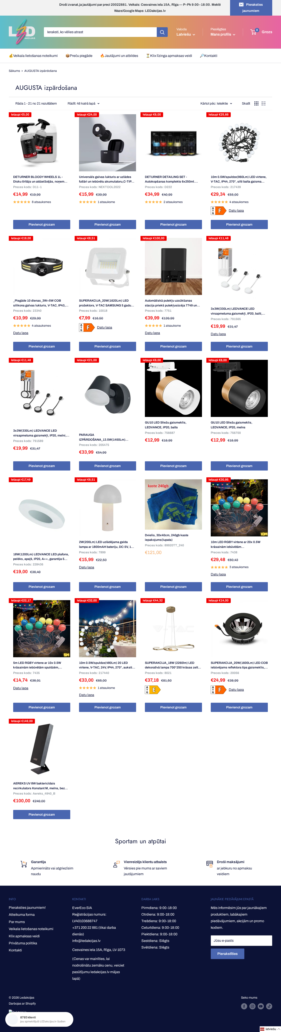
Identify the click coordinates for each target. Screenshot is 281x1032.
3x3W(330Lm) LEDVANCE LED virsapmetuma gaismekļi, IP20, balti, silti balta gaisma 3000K (236, 311)
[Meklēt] (162, 32)
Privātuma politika (23, 943)
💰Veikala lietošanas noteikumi (33, 56)
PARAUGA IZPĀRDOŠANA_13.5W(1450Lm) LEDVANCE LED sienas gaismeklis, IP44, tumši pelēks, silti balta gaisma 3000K (105, 437)
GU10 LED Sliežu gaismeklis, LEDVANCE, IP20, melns (231, 425)
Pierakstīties (227, 954)
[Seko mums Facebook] (244, 1006)
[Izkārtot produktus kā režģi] (256, 103)
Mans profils (221, 34)
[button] (270, 1029)
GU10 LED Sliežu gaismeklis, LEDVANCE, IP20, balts (165, 425)
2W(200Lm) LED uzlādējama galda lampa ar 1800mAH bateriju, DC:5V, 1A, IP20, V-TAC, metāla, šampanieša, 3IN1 (106, 544)
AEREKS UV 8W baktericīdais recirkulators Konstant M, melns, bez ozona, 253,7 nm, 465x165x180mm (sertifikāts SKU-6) (39, 786)
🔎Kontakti (208, 56)
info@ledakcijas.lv (86, 941)
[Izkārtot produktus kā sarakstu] (264, 103)
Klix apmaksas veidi (24, 936)
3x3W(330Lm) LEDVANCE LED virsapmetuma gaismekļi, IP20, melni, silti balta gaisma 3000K (39, 433)
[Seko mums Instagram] (252, 1006)
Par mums (17, 922)
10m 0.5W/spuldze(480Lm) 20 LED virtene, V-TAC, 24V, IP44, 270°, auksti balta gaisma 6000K (105, 665)
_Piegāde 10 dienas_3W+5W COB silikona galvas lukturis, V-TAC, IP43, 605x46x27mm (39, 303)
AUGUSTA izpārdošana (40, 70)
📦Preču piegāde (78, 56)
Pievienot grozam (42, 224)
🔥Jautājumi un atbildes (119, 56)
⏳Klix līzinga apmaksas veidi (169, 56)
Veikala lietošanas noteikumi (31, 929)
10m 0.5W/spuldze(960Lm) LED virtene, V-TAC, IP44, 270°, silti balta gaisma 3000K (239, 179)
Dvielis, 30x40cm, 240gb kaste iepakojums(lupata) (166, 538)
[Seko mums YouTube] (261, 1006)
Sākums (14, 70)
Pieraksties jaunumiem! (27, 907)
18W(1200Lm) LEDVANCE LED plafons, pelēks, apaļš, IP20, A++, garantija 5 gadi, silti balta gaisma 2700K (41, 557)
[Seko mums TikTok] (269, 1006)
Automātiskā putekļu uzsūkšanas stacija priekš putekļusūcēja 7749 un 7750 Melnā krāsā (171, 303)
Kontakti (15, 950)
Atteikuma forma (22, 914)
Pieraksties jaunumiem (252, 8)
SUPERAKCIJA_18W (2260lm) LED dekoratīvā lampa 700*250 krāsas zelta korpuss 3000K (172, 665)
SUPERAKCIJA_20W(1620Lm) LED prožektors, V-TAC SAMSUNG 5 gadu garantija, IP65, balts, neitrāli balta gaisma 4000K (105, 303)
